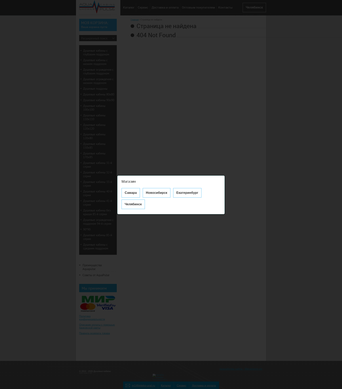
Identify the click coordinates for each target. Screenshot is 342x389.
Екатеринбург (187, 192)
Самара (131, 192)
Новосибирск (156, 192)
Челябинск (133, 204)
